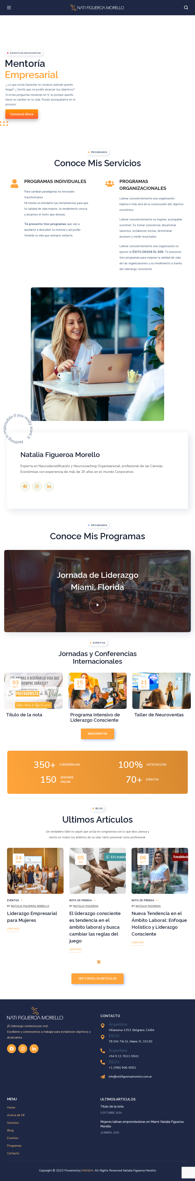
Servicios (13, 1123)
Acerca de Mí (15, 1115)
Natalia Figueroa (85, 906)
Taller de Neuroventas (159, 714)
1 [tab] (97, 960)
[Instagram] (22, 1048)
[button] (186, 7)
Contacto (13, 1153)
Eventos (13, 900)
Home (11, 1107)
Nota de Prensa (80, 900)
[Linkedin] (49, 486)
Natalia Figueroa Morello (30, 906)
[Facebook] (25, 486)
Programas (14, 1146)
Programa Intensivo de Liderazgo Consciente (95, 717)
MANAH (87, 1170)
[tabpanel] (35, 893)
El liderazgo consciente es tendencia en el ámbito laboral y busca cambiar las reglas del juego (95, 927)
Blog (10, 1130)
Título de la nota (24, 714)
